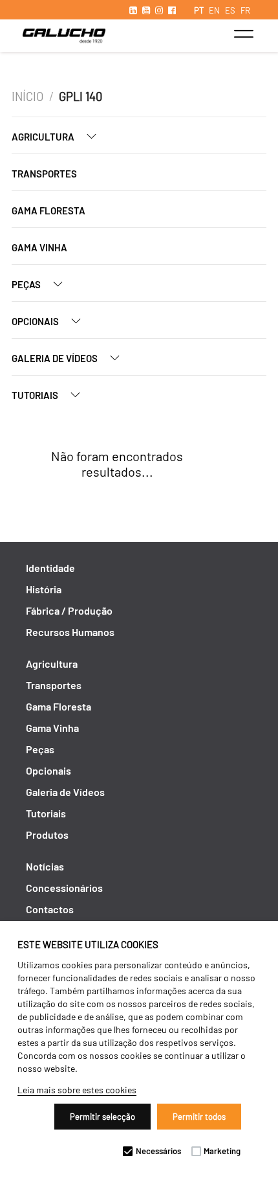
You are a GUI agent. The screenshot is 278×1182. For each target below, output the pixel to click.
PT (199, 10)
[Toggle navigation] (243, 34)
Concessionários (64, 887)
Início (27, 96)
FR (245, 10)
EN (214, 10)
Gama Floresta (48, 210)
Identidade (50, 568)
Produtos (47, 834)
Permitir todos (199, 1116)
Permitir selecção (102, 1116)
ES (230, 10)
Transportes (44, 173)
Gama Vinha (39, 247)
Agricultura (44, 136)
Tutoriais (36, 395)
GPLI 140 (80, 96)
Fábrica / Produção (69, 610)
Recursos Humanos (70, 632)
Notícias (45, 866)
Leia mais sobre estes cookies (76, 1089)
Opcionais (36, 321)
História (43, 589)
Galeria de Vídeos (56, 358)
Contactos (50, 909)
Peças (27, 284)
